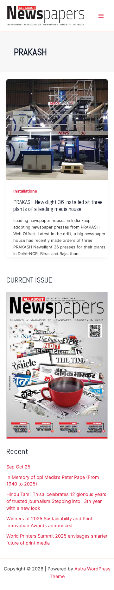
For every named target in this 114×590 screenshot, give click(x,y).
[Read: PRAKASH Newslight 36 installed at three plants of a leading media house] (57, 129)
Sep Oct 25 (18, 467)
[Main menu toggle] (101, 15)
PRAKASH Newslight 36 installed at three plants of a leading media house (58, 205)
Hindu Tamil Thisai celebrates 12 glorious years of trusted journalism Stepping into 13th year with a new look (56, 501)
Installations (25, 191)
